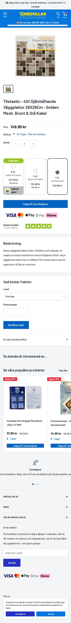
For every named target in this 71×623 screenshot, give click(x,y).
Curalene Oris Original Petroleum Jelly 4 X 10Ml (24, 422)
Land (6, 289)
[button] (13, 175)
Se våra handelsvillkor (15, 339)
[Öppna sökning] (58, 14)
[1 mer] (33, 143)
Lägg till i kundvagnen (35, 203)
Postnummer (10, 304)
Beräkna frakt (16, 324)
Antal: (6, 142)
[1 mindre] (15, 143)
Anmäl (12, 562)
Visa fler (63, 370)
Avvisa (51, 614)
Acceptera (20, 614)
